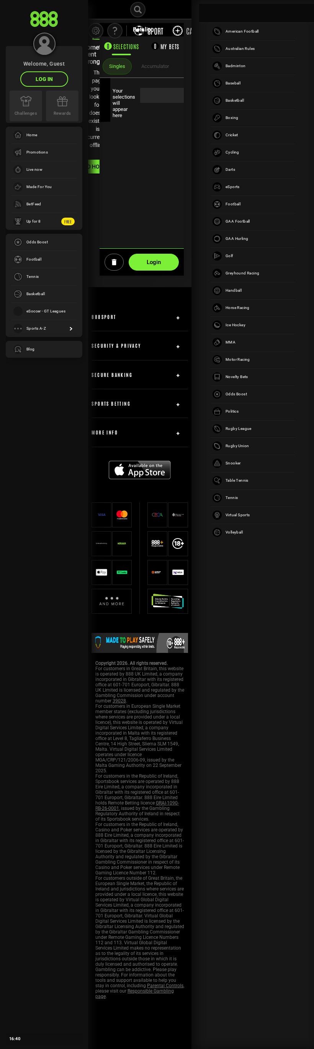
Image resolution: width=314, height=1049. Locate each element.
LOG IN (44, 79)
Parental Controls (165, 985)
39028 (119, 701)
